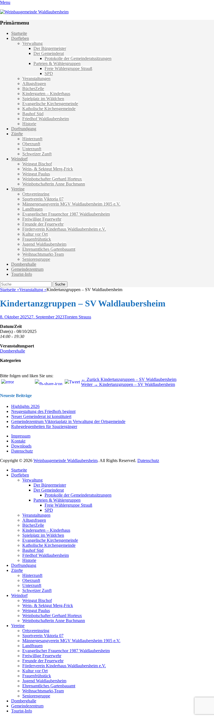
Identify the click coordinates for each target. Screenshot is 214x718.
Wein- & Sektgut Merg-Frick (47, 168)
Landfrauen (32, 209)
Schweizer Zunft (37, 153)
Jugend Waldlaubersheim (44, 244)
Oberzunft (31, 143)
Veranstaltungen (36, 78)
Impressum (20, 436)
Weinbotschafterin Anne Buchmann (53, 184)
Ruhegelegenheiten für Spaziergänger (44, 426)
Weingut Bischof (37, 163)
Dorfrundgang (23, 128)
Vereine (18, 189)
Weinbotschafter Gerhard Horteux (52, 179)
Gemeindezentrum (27, 269)
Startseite (19, 33)
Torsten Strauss (77, 317)
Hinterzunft (32, 138)
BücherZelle (33, 88)
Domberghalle (23, 264)
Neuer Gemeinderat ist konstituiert (41, 416)
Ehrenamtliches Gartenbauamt (48, 249)
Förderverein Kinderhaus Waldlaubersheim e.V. (64, 229)
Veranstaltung (33, 289)
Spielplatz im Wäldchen (43, 98)
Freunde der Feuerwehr (43, 224)
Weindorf (19, 158)
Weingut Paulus (36, 173)
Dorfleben (20, 38)
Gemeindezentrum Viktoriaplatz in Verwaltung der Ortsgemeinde (68, 421)
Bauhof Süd (32, 113)
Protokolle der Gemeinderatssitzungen (78, 58)
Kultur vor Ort (35, 234)
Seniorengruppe (36, 259)
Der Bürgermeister (49, 48)
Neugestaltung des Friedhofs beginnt (43, 411)
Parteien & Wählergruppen (57, 63)
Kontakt (18, 441)
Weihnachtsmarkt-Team (43, 254)
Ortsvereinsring (35, 194)
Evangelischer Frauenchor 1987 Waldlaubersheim (66, 214)
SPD (49, 73)
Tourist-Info (21, 274)
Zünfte (17, 133)
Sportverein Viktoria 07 (43, 199)
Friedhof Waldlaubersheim (45, 118)
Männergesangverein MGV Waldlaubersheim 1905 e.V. (71, 204)
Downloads (21, 446)
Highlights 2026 (25, 406)
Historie (29, 123)
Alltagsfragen (34, 83)
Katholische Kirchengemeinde (49, 108)
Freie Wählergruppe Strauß (68, 68)
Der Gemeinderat (48, 53)
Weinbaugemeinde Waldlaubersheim (65, 460)
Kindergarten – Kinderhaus (46, 93)
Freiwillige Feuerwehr (41, 219)
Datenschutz (22, 451)
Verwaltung (32, 43)
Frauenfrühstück (36, 239)
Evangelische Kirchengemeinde (50, 103)
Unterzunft (31, 148)
